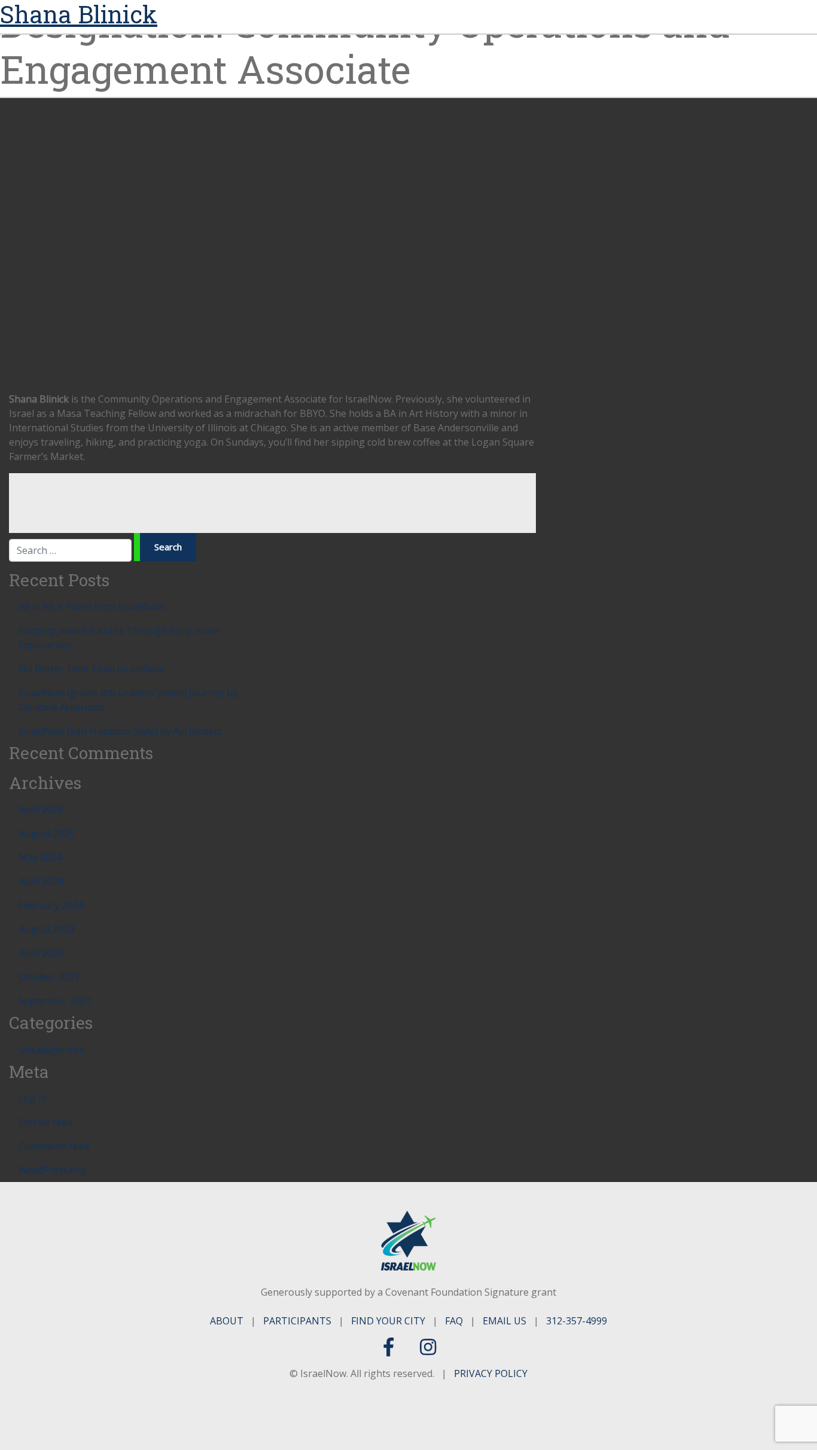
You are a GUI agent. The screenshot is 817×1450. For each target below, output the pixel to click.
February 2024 (51, 905)
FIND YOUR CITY (388, 1320)
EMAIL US (504, 1320)
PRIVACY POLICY (491, 1373)
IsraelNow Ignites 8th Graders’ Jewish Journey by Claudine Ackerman (128, 700)
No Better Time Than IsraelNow (91, 668)
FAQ (454, 1320)
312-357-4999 (576, 1320)
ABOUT (226, 1320)
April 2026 (41, 809)
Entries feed (45, 1122)
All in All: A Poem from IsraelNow (91, 606)
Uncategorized (51, 1049)
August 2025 (47, 833)
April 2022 (41, 952)
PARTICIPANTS (297, 1320)
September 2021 (55, 1000)
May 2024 (40, 857)
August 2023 (47, 929)
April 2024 (41, 881)
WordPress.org (52, 1170)
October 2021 (49, 976)
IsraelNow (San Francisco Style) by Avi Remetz (120, 731)
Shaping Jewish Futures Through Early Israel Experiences (119, 637)
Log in (33, 1098)
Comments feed (54, 1146)
